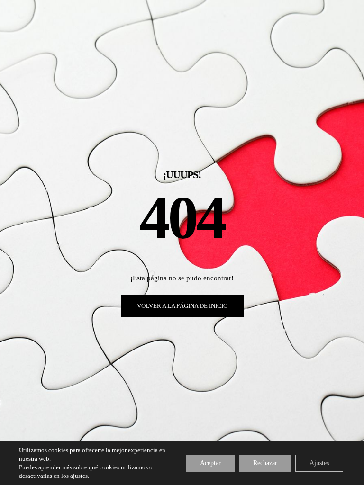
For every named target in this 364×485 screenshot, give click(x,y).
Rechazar (265, 463)
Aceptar (210, 463)
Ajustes (319, 463)
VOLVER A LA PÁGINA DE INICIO (182, 305)
